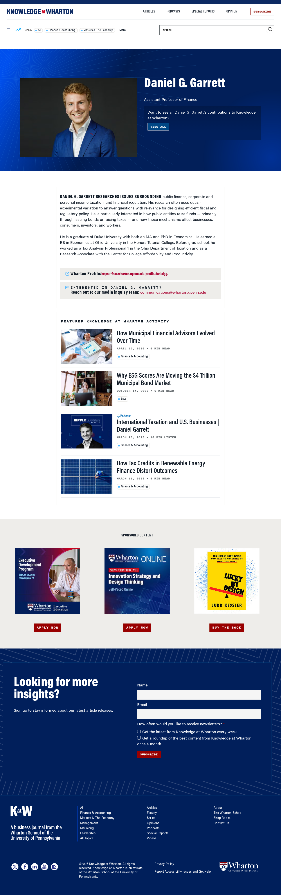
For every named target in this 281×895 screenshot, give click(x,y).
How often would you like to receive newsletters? (180, 724)
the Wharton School (96, 872)
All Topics (87, 838)
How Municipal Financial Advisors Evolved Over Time (166, 337)
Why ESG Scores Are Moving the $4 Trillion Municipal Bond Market (166, 380)
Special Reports (203, 11)
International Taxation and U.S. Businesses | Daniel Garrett (168, 426)
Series (151, 818)
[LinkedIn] (34, 866)
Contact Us (221, 823)
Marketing (87, 828)
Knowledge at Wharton (105, 864)
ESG (123, 399)
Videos (151, 838)
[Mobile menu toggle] (8, 30)
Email (142, 705)
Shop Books (222, 818)
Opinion (231, 11)
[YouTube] (44, 866)
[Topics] (18, 30)
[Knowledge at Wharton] (40, 11)
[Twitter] (14, 866)
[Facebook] (24, 866)
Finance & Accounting (62, 30)
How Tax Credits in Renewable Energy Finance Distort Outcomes (161, 468)
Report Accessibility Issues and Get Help (183, 872)
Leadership (87, 833)
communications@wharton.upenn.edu (173, 293)
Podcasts (173, 11)
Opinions (153, 823)
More (122, 30)
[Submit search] (270, 29)
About (218, 808)
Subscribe (262, 11)
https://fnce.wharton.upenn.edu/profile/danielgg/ (134, 274)
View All (158, 127)
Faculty (41, 65)
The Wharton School (228, 813)
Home (24, 65)
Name (142, 686)
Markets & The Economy (98, 30)
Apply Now (47, 627)
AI (39, 30)
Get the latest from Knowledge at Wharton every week (189, 732)
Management (89, 823)
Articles (149, 11)
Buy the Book (226, 627)
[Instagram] (54, 866)
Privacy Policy (164, 864)
